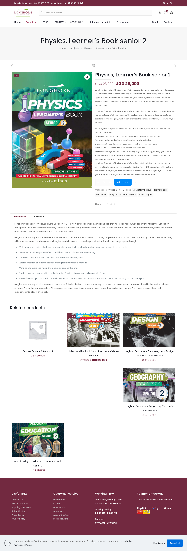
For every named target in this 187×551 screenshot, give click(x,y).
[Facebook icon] (161, 3)
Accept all (175, 543)
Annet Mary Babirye (142, 190)
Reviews (39, 216)
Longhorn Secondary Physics (123, 194)
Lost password (60, 518)
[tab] (20, 217)
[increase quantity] (109, 182)
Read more (159, 543)
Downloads (59, 507)
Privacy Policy (18, 518)
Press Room (18, 514)
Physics (88, 48)
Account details (61, 514)
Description (20, 216)
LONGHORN (101, 194)
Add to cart (123, 182)
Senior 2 (120, 189)
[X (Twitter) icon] (171, 3)
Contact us (17, 499)
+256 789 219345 (75, 3)
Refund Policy (18, 511)
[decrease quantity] (98, 182)
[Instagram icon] (164, 3)
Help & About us (20, 503)
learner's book (160, 190)
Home (63, 48)
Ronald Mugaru (146, 194)
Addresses (58, 511)
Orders (56, 503)
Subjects (75, 48)
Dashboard (59, 499)
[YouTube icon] (168, 3)
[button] (87, 77)
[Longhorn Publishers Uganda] (23, 12)
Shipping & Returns (21, 507)
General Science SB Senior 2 (37, 351)
